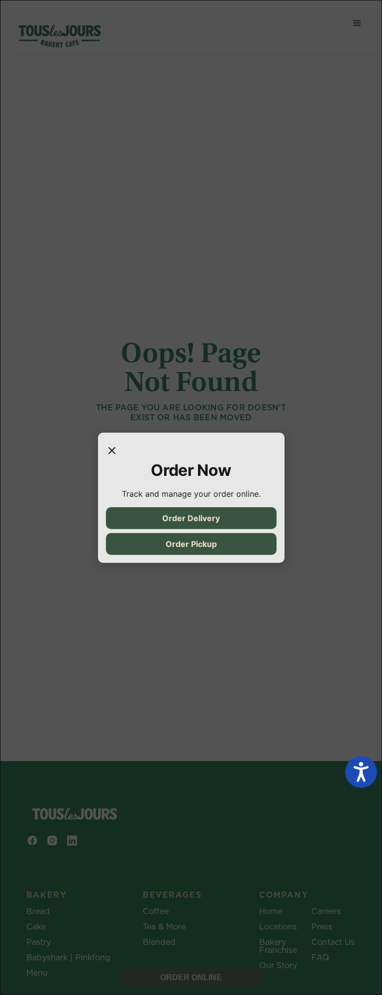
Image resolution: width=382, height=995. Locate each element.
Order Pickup (191, 544)
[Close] (112, 450)
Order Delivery (191, 518)
